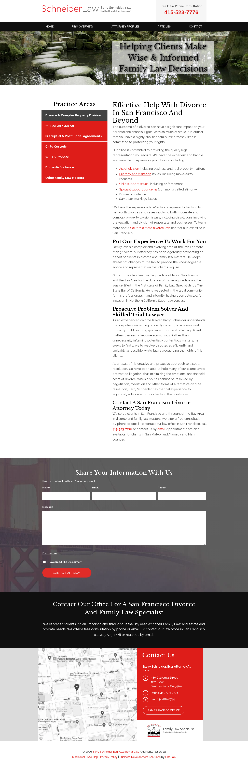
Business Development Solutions (140, 757)
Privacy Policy (108, 757)
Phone (162, 487)
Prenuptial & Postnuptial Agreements (73, 136)
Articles (164, 26)
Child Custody (56, 146)
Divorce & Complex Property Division (73, 115)
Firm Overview (82, 26)
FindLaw (170, 757)
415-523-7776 (181, 12)
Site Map (92, 757)
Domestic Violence (59, 167)
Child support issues (133, 184)
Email (96, 487)
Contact (195, 26)
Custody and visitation (135, 174)
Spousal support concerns (138, 189)
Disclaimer (49, 553)
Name (46, 487)
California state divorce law (150, 228)
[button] (244, 743)
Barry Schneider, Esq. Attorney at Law (116, 751)
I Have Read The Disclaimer (64, 562)
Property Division (62, 126)
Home (50, 26)
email (161, 429)
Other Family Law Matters (64, 178)
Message (47, 507)
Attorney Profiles (126, 26)
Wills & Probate (57, 157)
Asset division (129, 168)
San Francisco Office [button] (164, 710)
